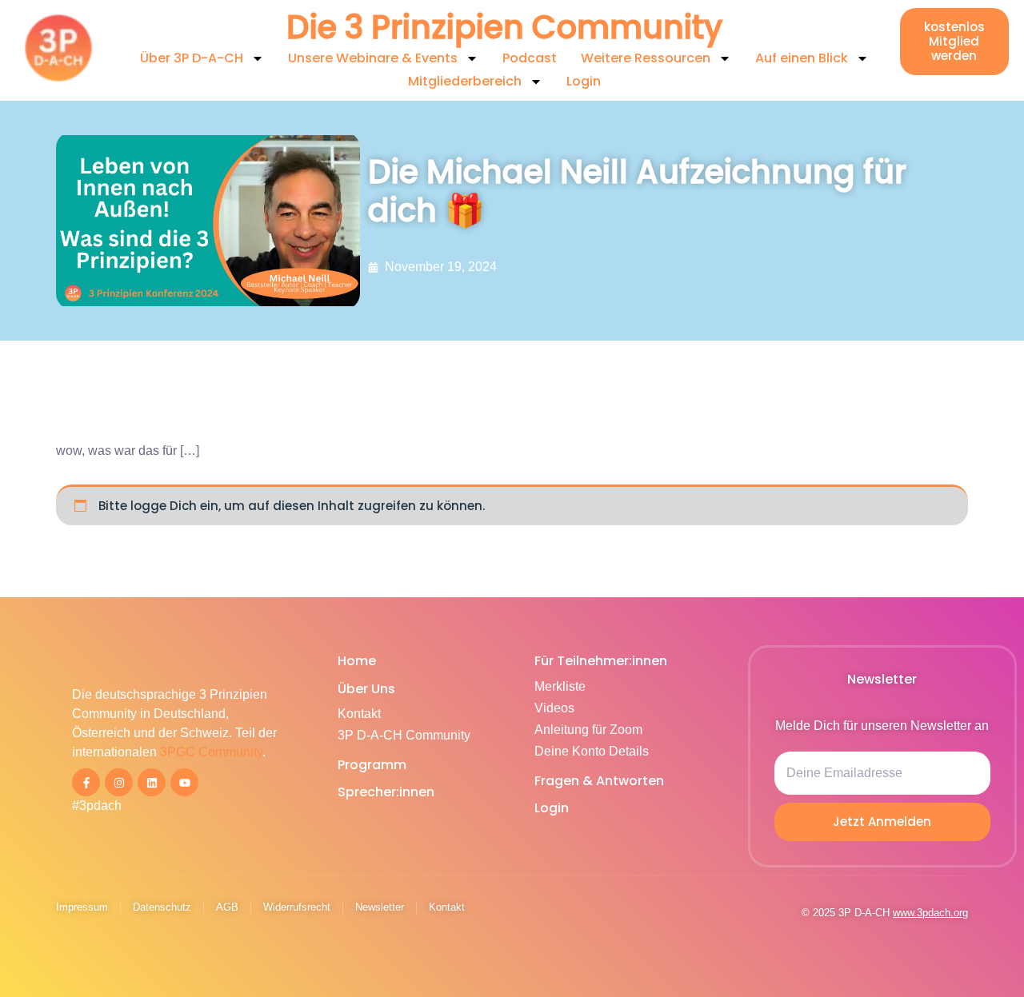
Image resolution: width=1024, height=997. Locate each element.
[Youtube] (184, 782)
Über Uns (366, 689)
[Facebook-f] (86, 782)
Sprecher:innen (386, 792)
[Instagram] (119, 782)
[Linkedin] (152, 782)
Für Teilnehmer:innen (600, 661)
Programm (372, 765)
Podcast (529, 58)
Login (583, 81)
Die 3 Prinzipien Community (504, 27)
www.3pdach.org (930, 913)
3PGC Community (211, 752)
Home (357, 661)
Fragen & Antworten (599, 781)
